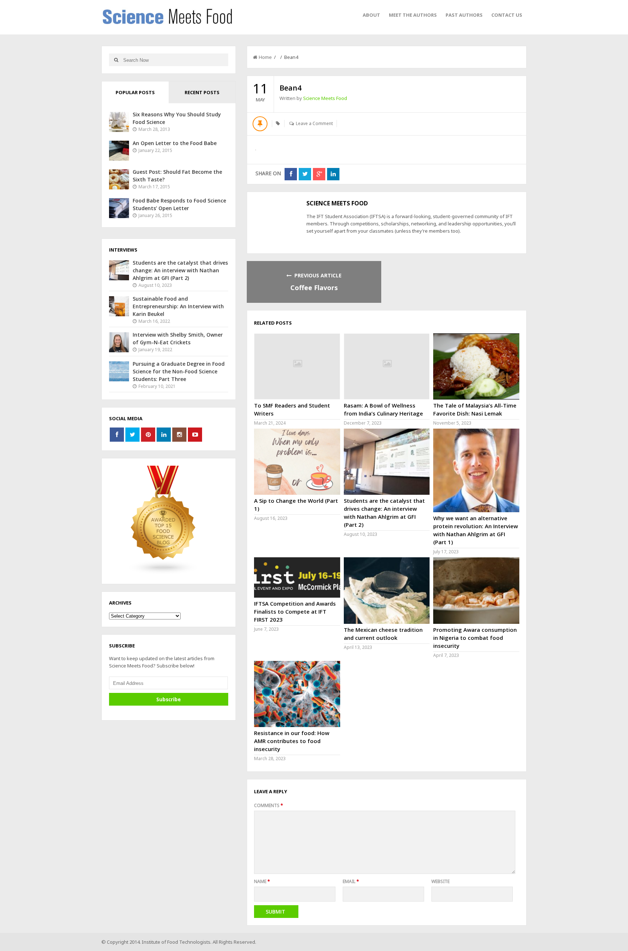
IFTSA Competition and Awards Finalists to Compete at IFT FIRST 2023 (295, 611)
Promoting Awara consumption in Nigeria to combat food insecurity (475, 637)
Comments (268, 805)
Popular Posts (135, 92)
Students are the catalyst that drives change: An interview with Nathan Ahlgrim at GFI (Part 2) (180, 270)
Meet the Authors (413, 15)
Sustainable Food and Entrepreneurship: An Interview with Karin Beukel (178, 306)
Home (265, 57)
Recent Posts (202, 92)
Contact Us (506, 15)
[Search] (116, 59)
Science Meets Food (325, 98)
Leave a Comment (314, 123)
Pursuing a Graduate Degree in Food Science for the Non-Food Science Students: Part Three (179, 371)
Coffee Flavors (314, 287)
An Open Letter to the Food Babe (175, 143)
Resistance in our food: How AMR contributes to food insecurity (291, 741)
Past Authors (464, 15)
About (371, 15)
